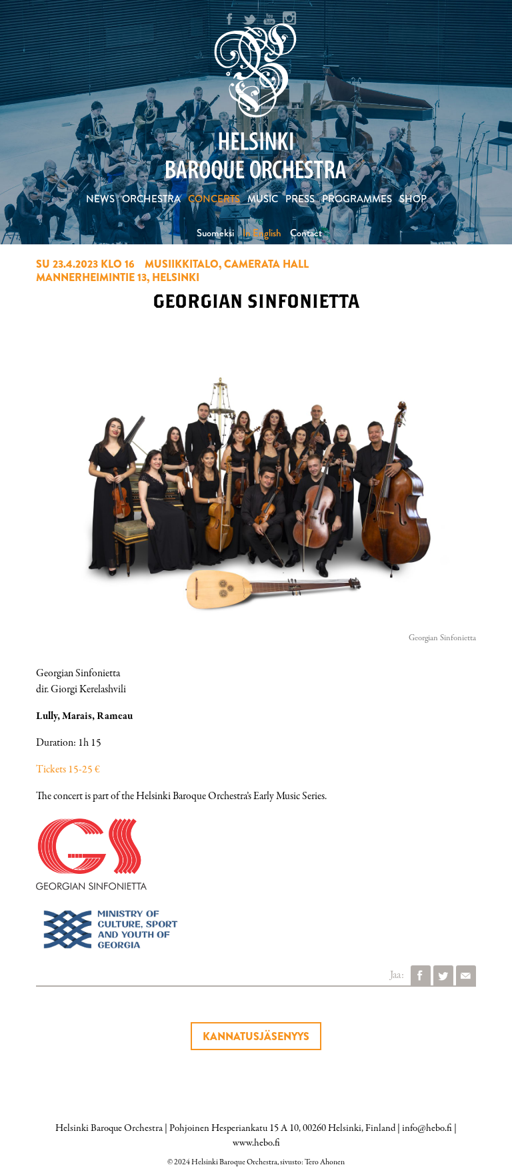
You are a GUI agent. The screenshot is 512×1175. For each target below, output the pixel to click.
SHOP (413, 199)
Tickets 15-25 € (68, 769)
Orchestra (151, 199)
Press (300, 199)
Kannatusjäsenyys (256, 1036)
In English (262, 233)
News (100, 199)
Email (466, 975)
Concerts (214, 199)
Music (262, 199)
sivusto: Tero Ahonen (312, 1162)
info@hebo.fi (427, 1128)
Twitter (443, 975)
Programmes (357, 199)
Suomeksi (215, 233)
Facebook (421, 975)
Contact (306, 233)
